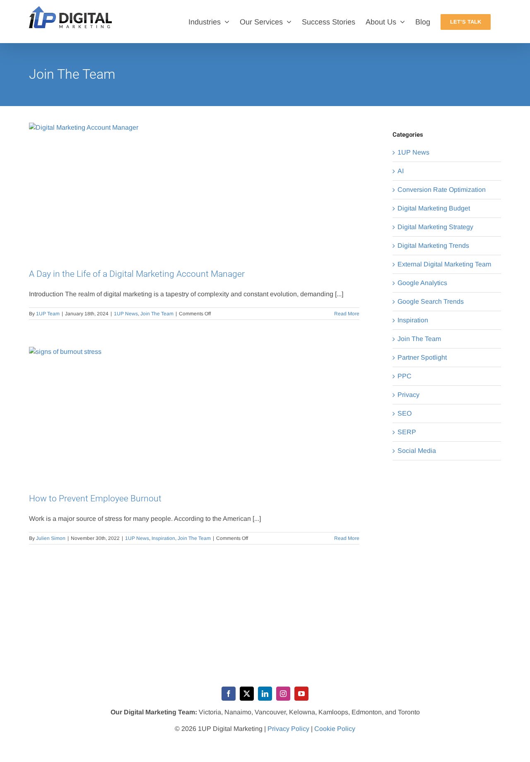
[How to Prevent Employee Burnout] (194, 414)
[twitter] (247, 694)
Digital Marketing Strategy (435, 226)
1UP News (126, 314)
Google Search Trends (431, 301)
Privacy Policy (288, 728)
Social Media (417, 450)
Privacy (408, 394)
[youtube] (301, 694)
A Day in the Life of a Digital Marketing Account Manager (137, 274)
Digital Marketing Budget (434, 208)
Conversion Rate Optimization (442, 189)
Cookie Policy (334, 728)
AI (401, 170)
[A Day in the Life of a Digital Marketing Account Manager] (194, 190)
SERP (407, 431)
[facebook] (229, 694)
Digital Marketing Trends (433, 245)
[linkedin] (265, 694)
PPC (405, 376)
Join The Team (156, 314)
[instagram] (283, 694)
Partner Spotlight (422, 357)
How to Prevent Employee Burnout (95, 498)
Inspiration (163, 538)
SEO (405, 413)
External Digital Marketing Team (444, 264)
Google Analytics (422, 282)
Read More (346, 314)
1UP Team (48, 314)
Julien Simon (50, 538)
